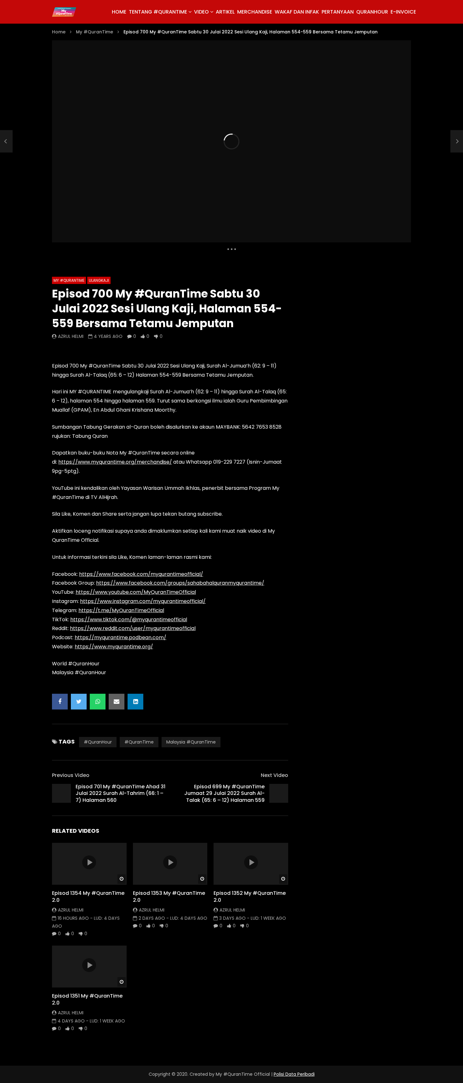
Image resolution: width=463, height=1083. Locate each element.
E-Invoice (403, 11)
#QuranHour (98, 742)
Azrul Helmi (70, 336)
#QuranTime (139, 742)
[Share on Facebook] (60, 701)
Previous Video (70, 775)
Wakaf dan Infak (297, 11)
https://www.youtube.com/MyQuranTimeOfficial (136, 592)
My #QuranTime (94, 32)
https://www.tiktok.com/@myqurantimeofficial (128, 619)
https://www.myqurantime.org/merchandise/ (115, 462)
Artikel (225, 11)
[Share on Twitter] (79, 701)
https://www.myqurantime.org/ (114, 646)
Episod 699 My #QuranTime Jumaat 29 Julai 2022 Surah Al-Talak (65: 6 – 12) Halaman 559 (224, 793)
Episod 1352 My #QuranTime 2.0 (250, 896)
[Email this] (116, 701)
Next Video (274, 775)
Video (201, 11)
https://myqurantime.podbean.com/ (120, 637)
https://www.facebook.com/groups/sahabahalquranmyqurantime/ (180, 583)
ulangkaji (99, 280)
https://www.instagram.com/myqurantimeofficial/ (143, 601)
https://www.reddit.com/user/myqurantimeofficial (133, 628)
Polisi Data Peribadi (294, 1074)
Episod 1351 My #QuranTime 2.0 (87, 999)
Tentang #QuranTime (158, 11)
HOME (119, 11)
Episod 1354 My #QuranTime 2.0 (88, 896)
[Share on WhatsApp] (98, 701)
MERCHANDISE (254, 11)
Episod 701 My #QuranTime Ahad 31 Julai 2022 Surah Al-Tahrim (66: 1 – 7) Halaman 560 (120, 793)
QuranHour (372, 11)
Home (59, 32)
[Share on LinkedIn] (135, 701)
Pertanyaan (338, 11)
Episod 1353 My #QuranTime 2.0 (169, 896)
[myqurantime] (64, 12)
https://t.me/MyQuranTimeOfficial (121, 610)
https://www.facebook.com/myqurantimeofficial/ (141, 574)
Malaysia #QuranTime (191, 742)
